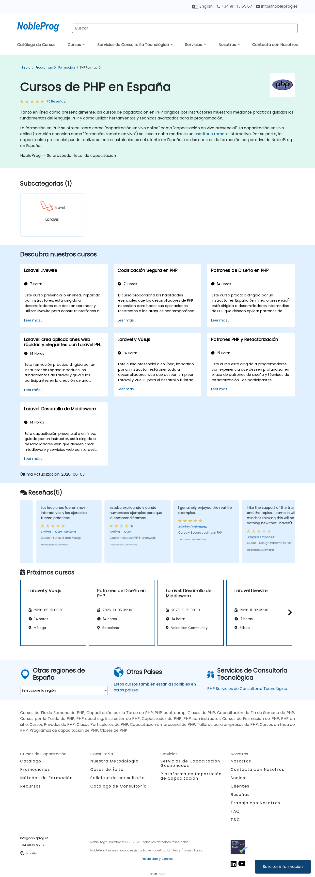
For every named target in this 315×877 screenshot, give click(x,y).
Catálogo (30, 761)
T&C (235, 819)
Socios (238, 778)
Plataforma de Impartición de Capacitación (191, 776)
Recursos (30, 786)
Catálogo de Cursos (36, 44)
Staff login (157, 874)
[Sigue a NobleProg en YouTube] (241, 863)
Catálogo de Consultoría (118, 786)
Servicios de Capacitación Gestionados (190, 763)
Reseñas (240, 794)
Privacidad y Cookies (157, 859)
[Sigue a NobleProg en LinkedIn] (233, 863)
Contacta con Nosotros (275, 44)
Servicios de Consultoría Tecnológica (133, 44)
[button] (289, 612)
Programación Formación (55, 67)
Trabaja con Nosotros (255, 803)
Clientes (240, 786)
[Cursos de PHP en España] (42, 26)
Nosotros (228, 44)
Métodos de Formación (46, 778)
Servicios (194, 44)
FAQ (235, 811)
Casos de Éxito (107, 769)
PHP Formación (91, 67)
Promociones (35, 769)
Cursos (75, 44)
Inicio (26, 67)
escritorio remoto (211, 134)
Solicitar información (283, 866)
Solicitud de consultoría (117, 778)
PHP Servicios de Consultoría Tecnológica (247, 688)
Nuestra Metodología (114, 761)
